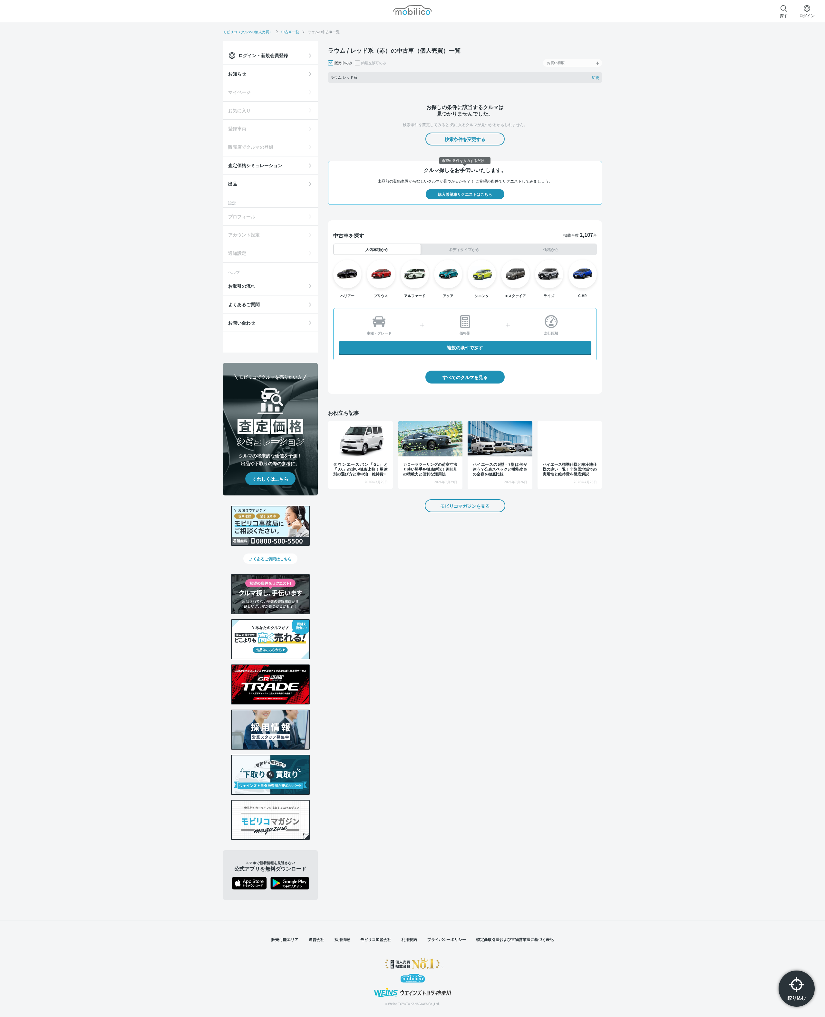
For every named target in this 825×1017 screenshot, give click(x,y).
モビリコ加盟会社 (375, 939)
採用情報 (342, 939)
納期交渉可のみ (373, 62)
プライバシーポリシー (446, 939)
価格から (551, 249)
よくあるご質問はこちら (270, 558)
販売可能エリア (284, 939)
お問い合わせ (241, 322)
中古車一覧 (290, 31)
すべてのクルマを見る (465, 377)
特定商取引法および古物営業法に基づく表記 (515, 939)
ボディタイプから (464, 249)
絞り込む (797, 997)
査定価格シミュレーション (255, 165)
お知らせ (237, 73)
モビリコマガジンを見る (465, 506)
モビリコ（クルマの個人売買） (248, 31)
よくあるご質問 (244, 304)
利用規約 (409, 939)
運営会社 (316, 939)
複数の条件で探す (465, 347)
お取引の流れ (241, 286)
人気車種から (377, 249)
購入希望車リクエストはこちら (465, 194)
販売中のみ (343, 62)
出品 (232, 183)
